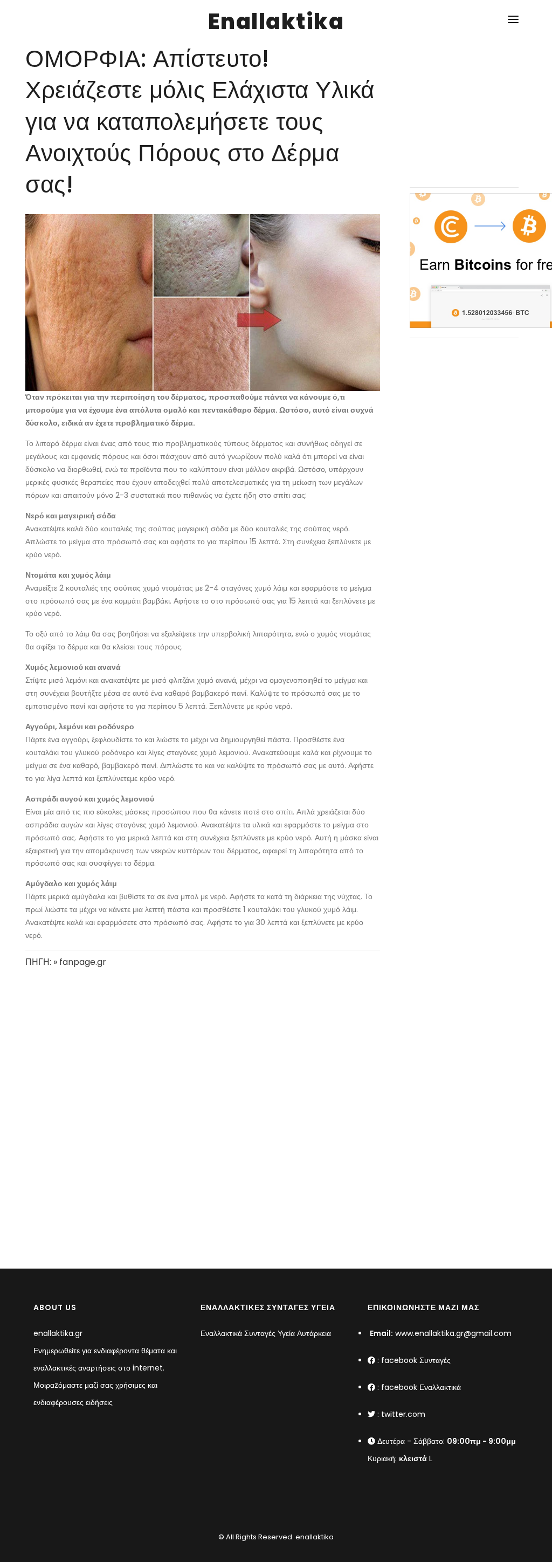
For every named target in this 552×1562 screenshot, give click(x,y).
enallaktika (314, 1537)
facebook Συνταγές (416, 1360)
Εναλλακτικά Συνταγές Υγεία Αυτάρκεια (266, 1333)
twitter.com (403, 1414)
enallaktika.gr (57, 1333)
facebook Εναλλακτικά (421, 1387)
